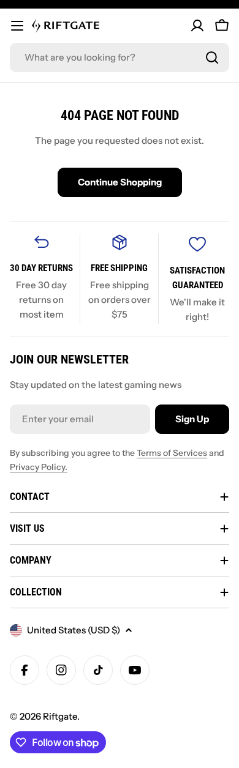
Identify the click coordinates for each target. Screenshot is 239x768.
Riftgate (60, 716)
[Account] (197, 25)
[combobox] (119, 57)
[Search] (212, 57)
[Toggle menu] (17, 25)
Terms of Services (172, 452)
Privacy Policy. (38, 466)
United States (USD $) (73, 630)
